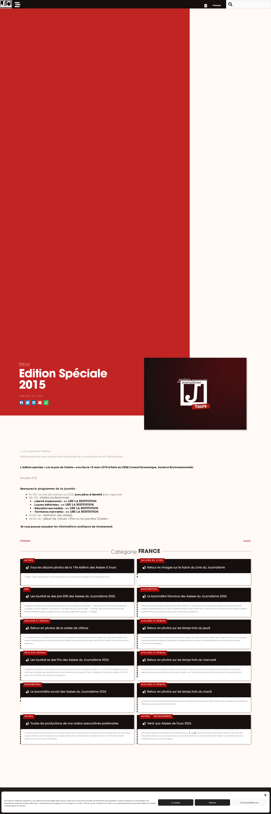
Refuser (212, 802)
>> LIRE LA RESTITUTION (81, 508)
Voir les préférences (249, 802)
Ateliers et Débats (36, 621)
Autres (28, 560)
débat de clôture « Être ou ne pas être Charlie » (76, 519)
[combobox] (248, 4)
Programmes (163, 716)
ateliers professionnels (54, 497)
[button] (265, 795)
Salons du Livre (152, 560)
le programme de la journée (54, 489)
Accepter (175, 802)
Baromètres (149, 589)
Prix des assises (35, 653)
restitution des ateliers (57, 515)
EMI (26, 589)
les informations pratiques (72, 526)
